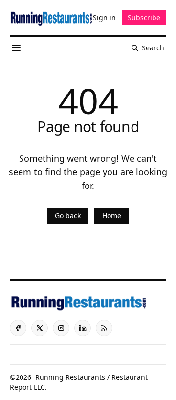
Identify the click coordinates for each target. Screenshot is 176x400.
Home (111, 215)
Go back (68, 215)
